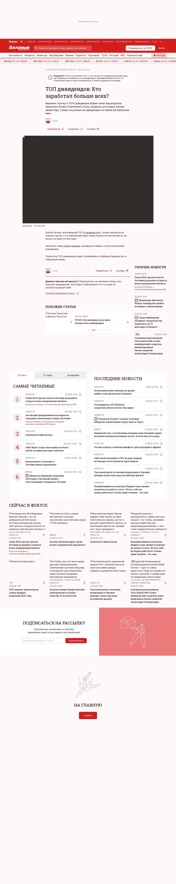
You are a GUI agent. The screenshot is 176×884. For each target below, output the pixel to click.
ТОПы (104, 55)
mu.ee (154, 42)
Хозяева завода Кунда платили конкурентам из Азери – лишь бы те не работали (67, 592)
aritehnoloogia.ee (93, 42)
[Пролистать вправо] (128, 322)
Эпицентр (29, 55)
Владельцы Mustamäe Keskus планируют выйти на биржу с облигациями (149, 303)
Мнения (69, 55)
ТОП (11, 583)
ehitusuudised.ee (61, 42)
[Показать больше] (161, 41)
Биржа (29, 472)
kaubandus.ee (107, 42)
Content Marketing (140, 583)
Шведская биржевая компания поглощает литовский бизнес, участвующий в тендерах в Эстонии (46, 478)
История (114, 55)
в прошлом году (91, 232)
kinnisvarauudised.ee (124, 42)
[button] (42, 640)
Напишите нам (134, 55)
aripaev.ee (32, 42)
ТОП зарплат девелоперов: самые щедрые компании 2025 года (24, 592)
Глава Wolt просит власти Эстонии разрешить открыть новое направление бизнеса (151, 280)
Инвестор (42, 55)
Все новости (15, 55)
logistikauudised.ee (142, 42)
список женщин (71, 246)
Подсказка (93, 55)
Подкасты (80, 55)
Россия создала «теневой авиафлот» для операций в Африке (127, 447)
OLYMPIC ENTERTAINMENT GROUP (60, 70)
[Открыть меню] (21, 41)
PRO (122, 55)
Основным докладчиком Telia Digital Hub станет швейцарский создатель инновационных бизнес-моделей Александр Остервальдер (147, 595)
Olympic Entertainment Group (60, 293)
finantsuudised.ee (77, 42)
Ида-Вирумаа (56, 55)
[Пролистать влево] (71, 322)
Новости (30, 394)
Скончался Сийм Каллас (39, 434)
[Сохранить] (80, 394)
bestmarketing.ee (45, 42)
